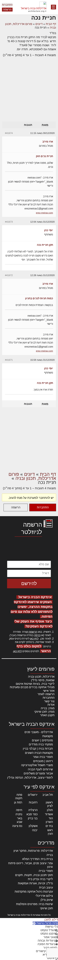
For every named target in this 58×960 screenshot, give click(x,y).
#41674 (9, 133)
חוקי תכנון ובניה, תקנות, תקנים (34, 875)
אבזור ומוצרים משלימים (38, 773)
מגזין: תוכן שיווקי (44, 711)
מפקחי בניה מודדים (41, 744)
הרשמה (7, 9)
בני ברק (33, 818)
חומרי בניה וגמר (43, 757)
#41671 (9, 360)
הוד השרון (49, 820)
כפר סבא (32, 814)
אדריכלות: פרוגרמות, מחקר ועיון (33, 850)
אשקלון (33, 826)
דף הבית (51, 24)
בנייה (50, 855)
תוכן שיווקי (46, 908)
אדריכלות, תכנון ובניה (41, 676)
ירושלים (33, 794)
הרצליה (33, 810)
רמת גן (18, 802)
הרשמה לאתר (46, 694)
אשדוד (49, 814)
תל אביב (47, 794)
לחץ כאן (34, 638)
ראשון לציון (49, 804)
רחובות (33, 802)
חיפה (19, 810)
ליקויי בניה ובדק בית (40, 879)
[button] (45, 923)
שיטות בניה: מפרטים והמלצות (34, 904)
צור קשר (49, 701)
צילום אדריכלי (44, 895)
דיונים (39, 24)
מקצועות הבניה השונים (39, 752)
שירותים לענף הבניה (40, 769)
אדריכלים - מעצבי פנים (38, 732)
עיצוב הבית (46, 887)
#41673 (9, 221)
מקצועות (47, 736)
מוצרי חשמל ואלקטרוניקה (37, 765)
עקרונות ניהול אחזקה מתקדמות (34, 891)
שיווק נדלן (47, 899)
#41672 (9, 275)
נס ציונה (17, 826)
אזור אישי (48, 690)
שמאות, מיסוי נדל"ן (42, 680)
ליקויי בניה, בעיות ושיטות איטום (35, 683)
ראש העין (50, 832)
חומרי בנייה (46, 870)
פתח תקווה (18, 796)
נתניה (18, 814)
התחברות (7, 4)
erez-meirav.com (44, 212)
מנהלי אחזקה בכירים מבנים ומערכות (32, 687)
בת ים (49, 826)
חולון (50, 810)
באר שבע (19, 820)
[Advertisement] (29, 90)
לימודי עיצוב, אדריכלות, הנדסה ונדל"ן (30, 777)
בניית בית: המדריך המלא (37, 859)
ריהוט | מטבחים (43, 761)
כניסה (37, 635)
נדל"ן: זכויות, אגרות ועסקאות (35, 883)
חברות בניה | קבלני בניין (38, 748)
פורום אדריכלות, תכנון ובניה (32, 476)
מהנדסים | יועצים (42, 740)
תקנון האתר (47, 715)
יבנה (35, 830)
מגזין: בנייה (47, 708)
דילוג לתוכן (51, 919)
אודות (51, 704)
